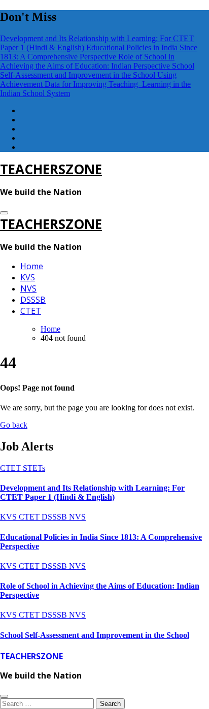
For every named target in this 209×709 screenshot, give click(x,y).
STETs (34, 468)
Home (31, 266)
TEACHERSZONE (51, 169)
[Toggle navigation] (4, 212)
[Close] (4, 696)
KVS (27, 277)
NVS (28, 288)
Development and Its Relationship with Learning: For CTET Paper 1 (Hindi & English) (92, 492)
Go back (13, 425)
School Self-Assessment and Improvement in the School (94, 635)
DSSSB (33, 299)
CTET (30, 310)
